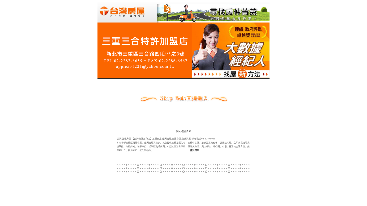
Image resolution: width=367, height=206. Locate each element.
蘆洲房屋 (186, 131)
